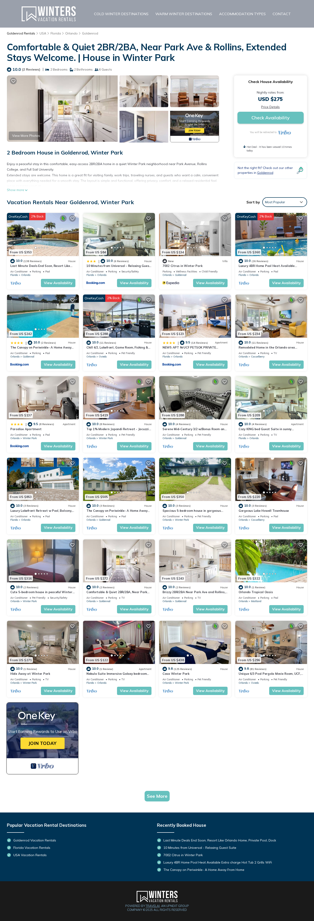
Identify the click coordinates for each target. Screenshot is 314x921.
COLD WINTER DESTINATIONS (121, 13)
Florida (56, 33)
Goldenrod (90, 33)
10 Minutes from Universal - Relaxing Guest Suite (199, 848)
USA (43, 33)
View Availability (58, 283)
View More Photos (26, 136)
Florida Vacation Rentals (31, 848)
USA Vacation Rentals (30, 855)
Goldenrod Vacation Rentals (34, 840)
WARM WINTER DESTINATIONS (183, 13)
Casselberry (258, 356)
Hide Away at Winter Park (30, 673)
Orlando (71, 33)
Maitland (256, 601)
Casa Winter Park (176, 673)
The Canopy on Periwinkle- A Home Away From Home (203, 870)
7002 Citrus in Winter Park (182, 266)
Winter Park (30, 438)
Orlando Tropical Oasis (256, 592)
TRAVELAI (153, 906)
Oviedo (103, 356)
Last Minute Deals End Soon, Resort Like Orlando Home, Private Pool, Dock (219, 840)
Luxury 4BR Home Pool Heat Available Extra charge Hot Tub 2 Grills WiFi (217, 862)
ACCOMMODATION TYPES (242, 13)
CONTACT (282, 13)
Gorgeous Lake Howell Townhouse (264, 510)
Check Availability (270, 117)
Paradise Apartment (25, 429)
